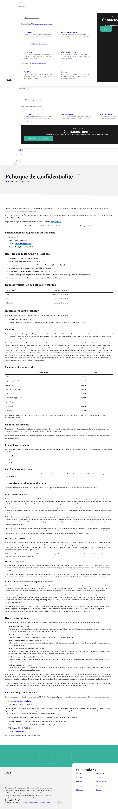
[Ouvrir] (15, 163)
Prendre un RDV (102, 782)
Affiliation (79, 790)
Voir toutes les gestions (39, 44)
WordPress (27, 72)
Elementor (64, 72)
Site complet (28, 32)
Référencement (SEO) (68, 52)
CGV (53, 802)
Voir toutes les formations (37, 64)
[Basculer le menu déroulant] (25, 6)
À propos (79, 777)
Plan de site (100, 773)
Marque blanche (106, 114)
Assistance (99, 777)
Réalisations (80, 786)
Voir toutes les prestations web (41, 24)
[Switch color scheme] (5, 802)
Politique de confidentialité (30, 802)
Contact (20, 154)
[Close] (19, 160)
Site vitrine (27, 114)
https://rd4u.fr (56, 222)
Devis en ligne (101, 786)
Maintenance (28, 52)
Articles (20, 150)
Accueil (20, 2)
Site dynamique (67, 114)
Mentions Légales (45, 802)
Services (79, 782)
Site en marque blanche (69, 32)
